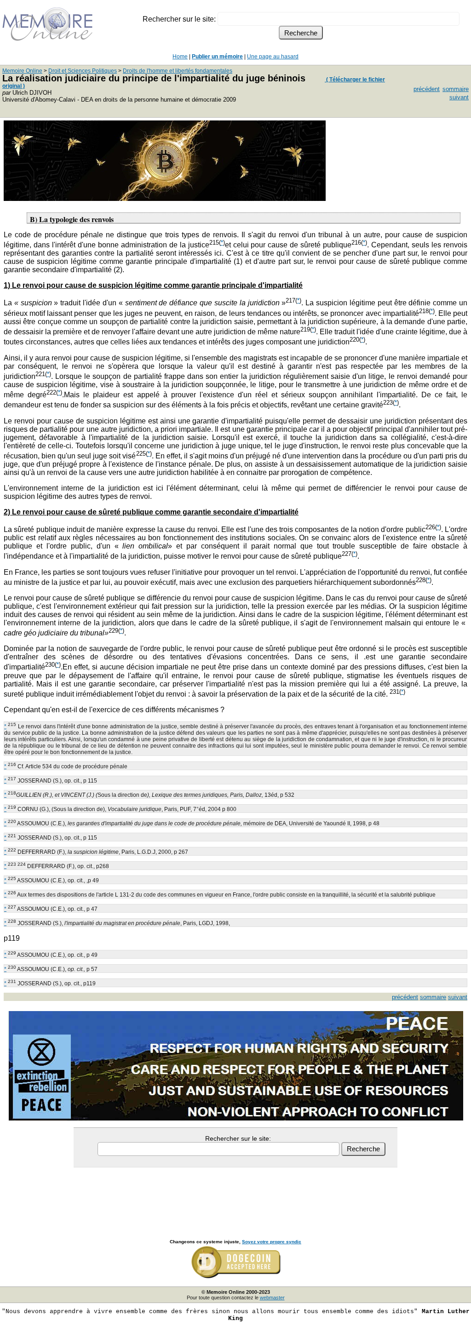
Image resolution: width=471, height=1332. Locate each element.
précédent (427, 89)
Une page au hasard (273, 56)
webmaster (272, 1297)
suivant (459, 97)
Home (180, 56)
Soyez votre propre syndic (271, 1241)
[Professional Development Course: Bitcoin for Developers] (165, 198)
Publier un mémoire (217, 56)
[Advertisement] (235, 1193)
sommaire (455, 89)
